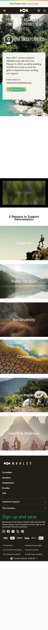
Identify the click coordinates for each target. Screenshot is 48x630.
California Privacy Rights (33, 545)
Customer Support (11, 501)
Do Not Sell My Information (12, 550)
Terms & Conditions (32, 550)
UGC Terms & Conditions (12, 554)
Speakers (6, 477)
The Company (8, 508)
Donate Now (16, 89)
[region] (24, 4)
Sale (4, 493)
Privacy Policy (8, 545)
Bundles (5, 488)
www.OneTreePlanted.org (18, 82)
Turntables (7, 472)
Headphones (8, 483)
